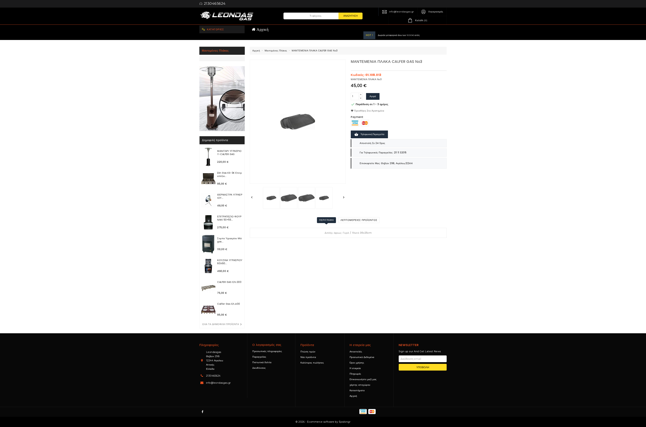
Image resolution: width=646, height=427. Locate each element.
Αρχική (353, 395)
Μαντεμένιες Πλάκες (215, 51)
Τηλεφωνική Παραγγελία (369, 134)
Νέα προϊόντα (308, 357)
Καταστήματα (357, 390)
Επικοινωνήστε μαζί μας (363, 379)
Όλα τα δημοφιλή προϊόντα (222, 324)
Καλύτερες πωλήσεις (312, 362)
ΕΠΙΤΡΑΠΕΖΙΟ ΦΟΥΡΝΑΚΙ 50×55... (229, 218)
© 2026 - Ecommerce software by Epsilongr (323, 421)
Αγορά (373, 96)
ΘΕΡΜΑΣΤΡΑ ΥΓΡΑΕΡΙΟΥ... (229, 196)
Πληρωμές (355, 373)
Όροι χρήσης (357, 362)
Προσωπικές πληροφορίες (267, 351)
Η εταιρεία (355, 368)
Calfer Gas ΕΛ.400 (228, 304)
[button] (432, 11)
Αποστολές (356, 351)
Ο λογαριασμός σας (266, 344)
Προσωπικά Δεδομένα (362, 357)
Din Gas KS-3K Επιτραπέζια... (229, 174)
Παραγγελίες (259, 356)
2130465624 (213, 375)
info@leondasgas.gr (401, 11)
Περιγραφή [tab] (326, 220)
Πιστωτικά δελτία (261, 362)
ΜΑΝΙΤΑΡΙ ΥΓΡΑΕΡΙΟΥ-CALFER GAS (229, 152)
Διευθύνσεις (259, 367)
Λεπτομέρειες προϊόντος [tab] (358, 220)
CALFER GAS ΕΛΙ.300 (229, 282)
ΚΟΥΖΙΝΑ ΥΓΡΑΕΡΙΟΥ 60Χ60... (229, 262)
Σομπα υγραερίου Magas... (229, 240)
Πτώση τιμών (307, 351)
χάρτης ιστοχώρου (360, 384)
